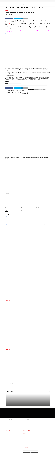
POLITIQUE (21, 7)
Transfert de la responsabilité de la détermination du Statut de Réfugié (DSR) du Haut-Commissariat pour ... (23, 347)
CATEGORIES (44, 454)
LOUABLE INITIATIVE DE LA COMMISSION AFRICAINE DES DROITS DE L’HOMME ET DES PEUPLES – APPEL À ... (24, 372)
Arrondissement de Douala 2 (12, 83)
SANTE (10, 7)
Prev (6, 193)
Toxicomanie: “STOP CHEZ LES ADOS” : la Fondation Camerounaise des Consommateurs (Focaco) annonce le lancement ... (27, 379)
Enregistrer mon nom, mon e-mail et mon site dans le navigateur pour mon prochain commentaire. (19, 210)
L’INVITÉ (39, 7)
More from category (43, 89)
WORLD (42, 7)
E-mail (23, 449)
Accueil (6, 7)
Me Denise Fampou (18, 83)
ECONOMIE (17, 7)
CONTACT (41, 454)
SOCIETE (13, 7)
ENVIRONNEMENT (26, 7)
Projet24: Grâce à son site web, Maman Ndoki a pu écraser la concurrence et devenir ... (31, 443)
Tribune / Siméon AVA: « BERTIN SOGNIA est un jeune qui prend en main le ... (32, 440)
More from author (37, 89)
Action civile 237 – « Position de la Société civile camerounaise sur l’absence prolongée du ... (23, 382)
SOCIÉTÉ (7, 349)
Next (8, 193)
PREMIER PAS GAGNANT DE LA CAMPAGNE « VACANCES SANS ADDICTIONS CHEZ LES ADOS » (19, 1)
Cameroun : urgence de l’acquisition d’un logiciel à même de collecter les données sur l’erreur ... (15, 426)
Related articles (31, 89)
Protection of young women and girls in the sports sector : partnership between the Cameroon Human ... (23, 322)
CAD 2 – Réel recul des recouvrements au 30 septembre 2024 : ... (15, 90)
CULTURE (32, 7)
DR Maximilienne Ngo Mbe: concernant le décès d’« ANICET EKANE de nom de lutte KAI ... (32, 436)
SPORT (35, 7)
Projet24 (17, 454)
